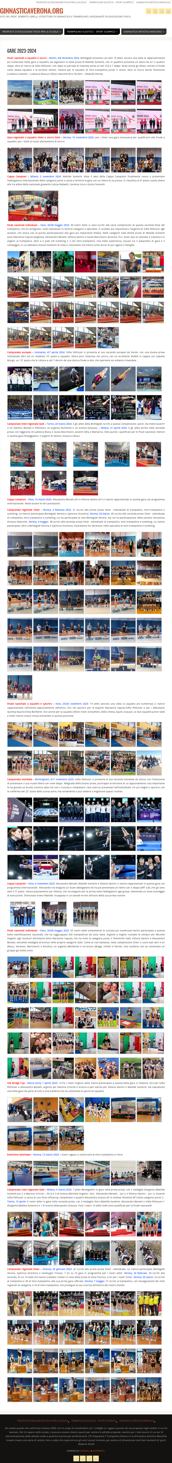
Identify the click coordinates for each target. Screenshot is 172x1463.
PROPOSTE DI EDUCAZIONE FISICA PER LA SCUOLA (61, 2)
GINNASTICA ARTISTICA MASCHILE (153, 2)
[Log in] (168, 11)
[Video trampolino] (149, 11)
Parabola (85, 1450)
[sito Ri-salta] (155, 11)
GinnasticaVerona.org (31, 11)
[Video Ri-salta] (162, 11)
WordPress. (99, 1450)
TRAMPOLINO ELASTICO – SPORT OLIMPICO (111, 2)
